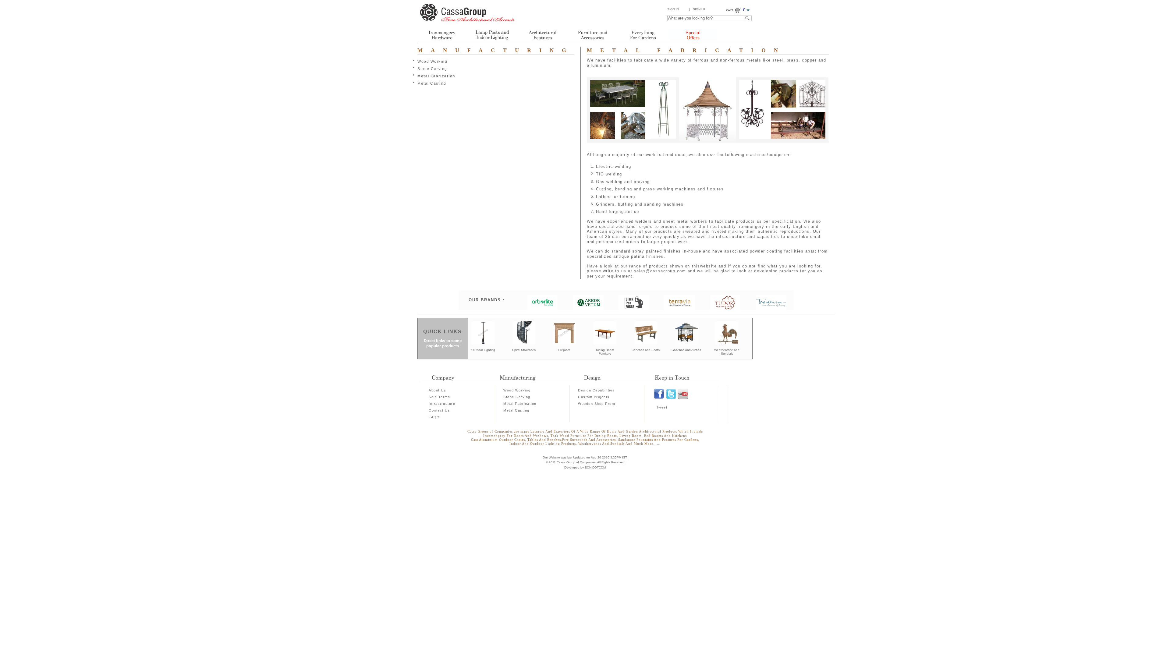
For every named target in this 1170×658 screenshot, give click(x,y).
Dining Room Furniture (605, 352)
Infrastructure (442, 403)
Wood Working (432, 61)
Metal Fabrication (436, 76)
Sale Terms (439, 397)
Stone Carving (432, 69)
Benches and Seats (646, 350)
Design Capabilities (596, 390)
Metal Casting (431, 83)
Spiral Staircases (524, 350)
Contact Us (439, 410)
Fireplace (564, 350)
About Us (437, 390)
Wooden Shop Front (596, 403)
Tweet (662, 407)
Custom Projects (594, 397)
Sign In (673, 9)
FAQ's (434, 417)
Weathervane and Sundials (726, 352)
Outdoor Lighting (483, 350)
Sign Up (699, 9)
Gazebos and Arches (686, 350)
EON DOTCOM (595, 467)
